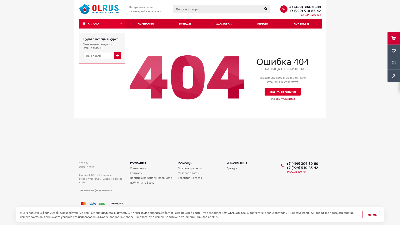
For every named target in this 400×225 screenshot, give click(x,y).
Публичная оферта (142, 182)
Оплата (262, 23)
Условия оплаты (189, 173)
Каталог (94, 23)
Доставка (223, 23)
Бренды (185, 23)
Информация (237, 163)
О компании (138, 168)
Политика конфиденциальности (151, 177)
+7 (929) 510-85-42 (305, 10)
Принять (371, 214)
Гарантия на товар (190, 177)
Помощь (185, 163)
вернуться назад (285, 98)
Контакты (301, 23)
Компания (146, 23)
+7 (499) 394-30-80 (305, 7)
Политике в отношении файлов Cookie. (191, 217)
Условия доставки (190, 168)
